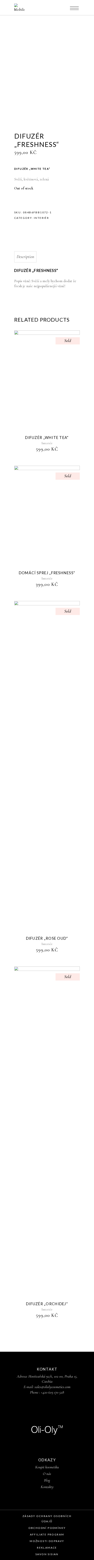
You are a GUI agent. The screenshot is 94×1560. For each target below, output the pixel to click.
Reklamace (47, 1547)
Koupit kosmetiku (47, 1467)
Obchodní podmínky (47, 1528)
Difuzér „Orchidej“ (47, 1303)
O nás (47, 1473)
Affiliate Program (47, 1534)
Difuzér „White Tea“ (47, 437)
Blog (47, 1480)
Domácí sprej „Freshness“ (47, 573)
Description (25, 256)
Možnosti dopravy (47, 1541)
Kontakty (47, 1486)
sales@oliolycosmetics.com (52, 1386)
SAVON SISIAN (47, 1554)
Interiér (41, 217)
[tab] (47, 256)
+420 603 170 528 (52, 1392)
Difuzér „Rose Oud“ (47, 938)
